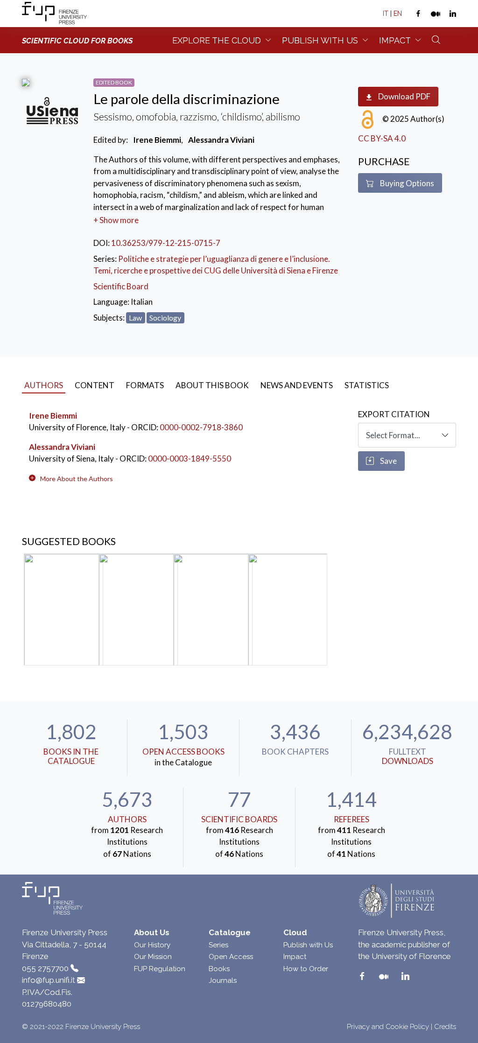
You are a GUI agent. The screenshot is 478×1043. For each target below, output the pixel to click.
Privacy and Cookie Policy (388, 1026)
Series (218, 945)
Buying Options (406, 183)
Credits (445, 1026)
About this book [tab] (212, 385)
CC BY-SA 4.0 (382, 138)
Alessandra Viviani (62, 447)
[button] (76, 479)
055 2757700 (45, 968)
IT (385, 13)
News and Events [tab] (296, 385)
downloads (407, 761)
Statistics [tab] (366, 385)
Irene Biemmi (53, 415)
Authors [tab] (43, 385)
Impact (395, 40)
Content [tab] (94, 385)
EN (398, 13)
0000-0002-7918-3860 (201, 427)
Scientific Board (120, 286)
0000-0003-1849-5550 (189, 458)
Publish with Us (308, 945)
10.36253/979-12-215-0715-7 (165, 243)
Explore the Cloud (216, 40)
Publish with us (320, 40)
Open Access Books (183, 751)
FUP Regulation (159, 969)
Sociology (165, 317)
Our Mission (153, 956)
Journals (223, 980)
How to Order (305, 969)
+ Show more (116, 220)
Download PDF (403, 96)
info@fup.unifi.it (48, 980)
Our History (152, 945)
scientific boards (239, 819)
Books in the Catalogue (70, 756)
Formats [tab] (145, 385)
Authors (127, 819)
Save (388, 461)
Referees (351, 819)
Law (135, 317)
